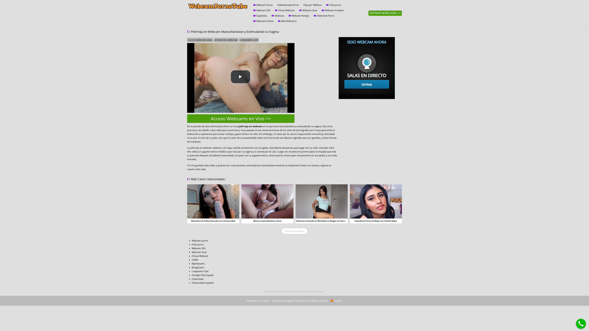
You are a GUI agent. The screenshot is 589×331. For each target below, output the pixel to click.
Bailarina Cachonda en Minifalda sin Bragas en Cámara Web (323, 221)
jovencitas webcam (226, 40)
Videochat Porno (325, 15)
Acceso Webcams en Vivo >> (241, 118)
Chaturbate (197, 278)
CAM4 (195, 259)
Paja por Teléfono (312, 4)
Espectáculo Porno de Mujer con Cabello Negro (376, 221)
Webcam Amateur (334, 10)
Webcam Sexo (309, 10)
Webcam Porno (264, 4)
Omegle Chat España (203, 275)
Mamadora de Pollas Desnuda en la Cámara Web (213, 221)
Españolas (261, 15)
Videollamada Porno (288, 4)
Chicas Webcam (286, 10)
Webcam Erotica (264, 21)
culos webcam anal (200, 40)
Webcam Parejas (300, 15)
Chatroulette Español (203, 282)
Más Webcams (288, 21)
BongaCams (198, 267)
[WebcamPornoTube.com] (218, 2)
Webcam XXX (263, 10)
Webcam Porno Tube (258, 300)
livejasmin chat (249, 40)
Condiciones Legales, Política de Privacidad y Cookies (300, 300)
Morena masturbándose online (267, 221)
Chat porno (335, 4)
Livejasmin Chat (200, 271)
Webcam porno (200, 240)
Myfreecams (198, 263)
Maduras (279, 15)
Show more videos (294, 230)
